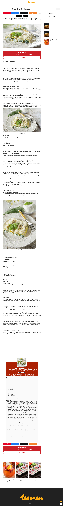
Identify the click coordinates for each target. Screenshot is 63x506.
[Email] (54, 16)
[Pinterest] (52, 16)
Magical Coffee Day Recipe (54, 24)
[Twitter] (49, 16)
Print (20, 372)
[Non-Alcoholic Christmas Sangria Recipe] (9, 470)
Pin (24, 372)
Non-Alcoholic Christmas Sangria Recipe (9, 480)
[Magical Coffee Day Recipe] (46, 26)
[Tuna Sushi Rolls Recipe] (22, 470)
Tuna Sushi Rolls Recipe (22, 479)
